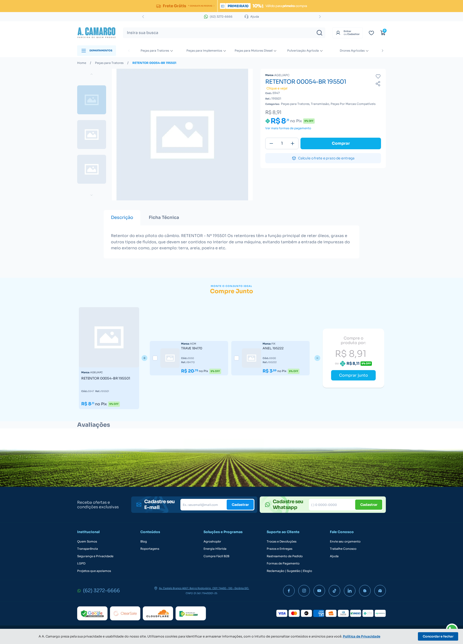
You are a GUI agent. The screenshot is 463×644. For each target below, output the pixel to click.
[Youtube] (319, 591)
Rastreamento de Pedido (285, 556)
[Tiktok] (334, 591)
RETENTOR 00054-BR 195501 (154, 63)
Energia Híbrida (215, 548)
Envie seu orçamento (345, 541)
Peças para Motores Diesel (253, 50)
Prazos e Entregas (279, 548)
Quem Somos (87, 541)
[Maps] (380, 591)
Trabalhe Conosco (343, 548)
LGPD (81, 563)
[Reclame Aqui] (191, 613)
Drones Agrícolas (352, 50)
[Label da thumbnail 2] (91, 169)
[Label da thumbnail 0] (91, 99)
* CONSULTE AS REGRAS (200, 6)
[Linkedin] (349, 591)
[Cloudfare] (158, 613)
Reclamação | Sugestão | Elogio (289, 571)
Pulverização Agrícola (303, 50)
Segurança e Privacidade (95, 556)
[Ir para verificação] (371, 33)
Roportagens (149, 548)
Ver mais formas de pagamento (288, 128)
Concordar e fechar (438, 636)
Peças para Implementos (204, 50)
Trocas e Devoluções (281, 541)
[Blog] (365, 591)
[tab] (122, 217)
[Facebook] (289, 591)
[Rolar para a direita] (382, 50)
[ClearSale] (125, 613)
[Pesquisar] (319, 33)
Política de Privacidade (361, 636)
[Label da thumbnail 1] (91, 134)
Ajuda (334, 556)
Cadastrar (240, 504)
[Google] (92, 613)
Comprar (341, 143)
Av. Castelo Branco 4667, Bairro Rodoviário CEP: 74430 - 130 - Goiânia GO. (204, 588)
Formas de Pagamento (283, 563)
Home (81, 63)
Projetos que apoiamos (94, 571)
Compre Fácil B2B (216, 556)
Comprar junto (353, 375)
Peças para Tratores (155, 50)
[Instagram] (304, 591)
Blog (143, 541)
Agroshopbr (212, 541)
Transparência (87, 548)
